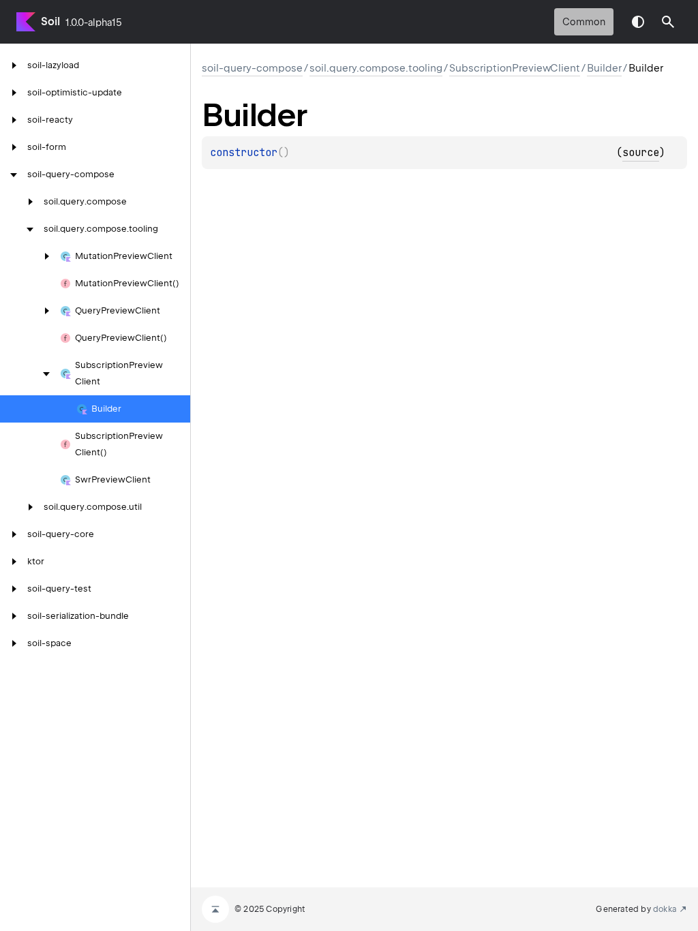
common (583, 21)
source (640, 152)
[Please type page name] (668, 21)
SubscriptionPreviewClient (514, 68)
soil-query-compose (252, 68)
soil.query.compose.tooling (375, 68)
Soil (50, 21)
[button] (668, 21)
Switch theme (638, 21)
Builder (604, 68)
